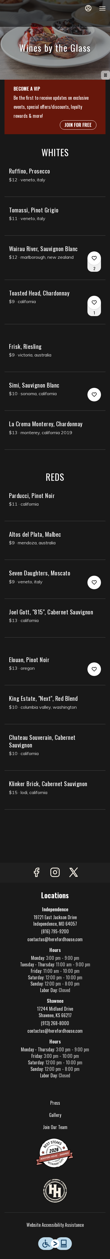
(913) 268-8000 (55, 1023)
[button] (55, 181)
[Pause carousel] (105, 75)
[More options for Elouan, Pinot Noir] (94, 669)
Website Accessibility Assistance (55, 1225)
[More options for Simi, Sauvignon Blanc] (94, 394)
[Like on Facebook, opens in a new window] (36, 873)
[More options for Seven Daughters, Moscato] (94, 582)
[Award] (55, 1152)
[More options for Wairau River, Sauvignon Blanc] (94, 258)
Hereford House (55, 1191)
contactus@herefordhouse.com (55, 939)
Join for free (78, 124)
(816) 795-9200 (55, 931)
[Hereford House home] (29, 14)
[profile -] (88, 8)
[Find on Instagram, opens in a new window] (55, 873)
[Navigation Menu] (102, 8)
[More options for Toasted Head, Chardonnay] (94, 302)
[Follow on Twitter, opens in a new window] (74, 873)
